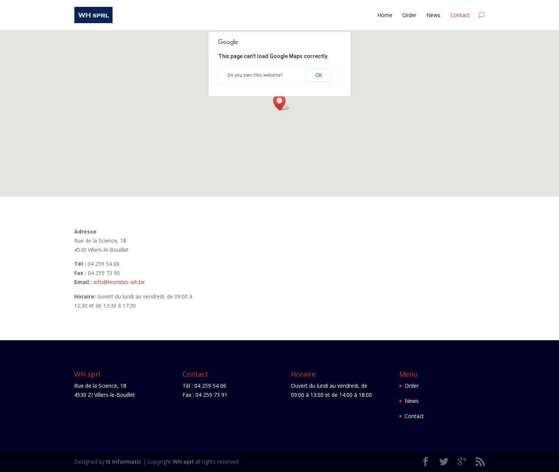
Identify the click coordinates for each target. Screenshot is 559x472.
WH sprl (183, 461)
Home (384, 15)
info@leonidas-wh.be (119, 282)
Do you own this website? (255, 75)
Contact (460, 15)
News (433, 15)
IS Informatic (123, 461)
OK (318, 75)
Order (409, 15)
